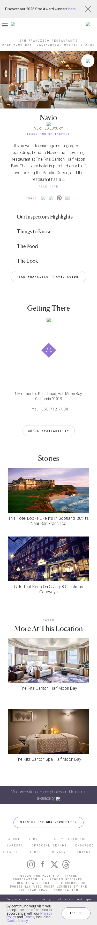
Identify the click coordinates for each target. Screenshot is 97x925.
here (72, 9)
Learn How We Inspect (48, 134)
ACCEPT (76, 913)
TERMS (35, 852)
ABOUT (14, 839)
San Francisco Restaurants (48, 40)
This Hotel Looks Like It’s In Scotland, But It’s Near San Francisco (48, 521)
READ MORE (48, 186)
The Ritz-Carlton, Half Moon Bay (48, 688)
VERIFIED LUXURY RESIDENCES (58, 839)
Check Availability (48, 431)
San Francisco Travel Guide (48, 276)
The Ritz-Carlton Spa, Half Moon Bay (48, 759)
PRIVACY (58, 852)
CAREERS (15, 845)
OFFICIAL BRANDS (49, 845)
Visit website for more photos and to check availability (48, 795)
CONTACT (82, 852)
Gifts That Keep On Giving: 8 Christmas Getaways (48, 589)
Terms (29, 917)
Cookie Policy (17, 921)
